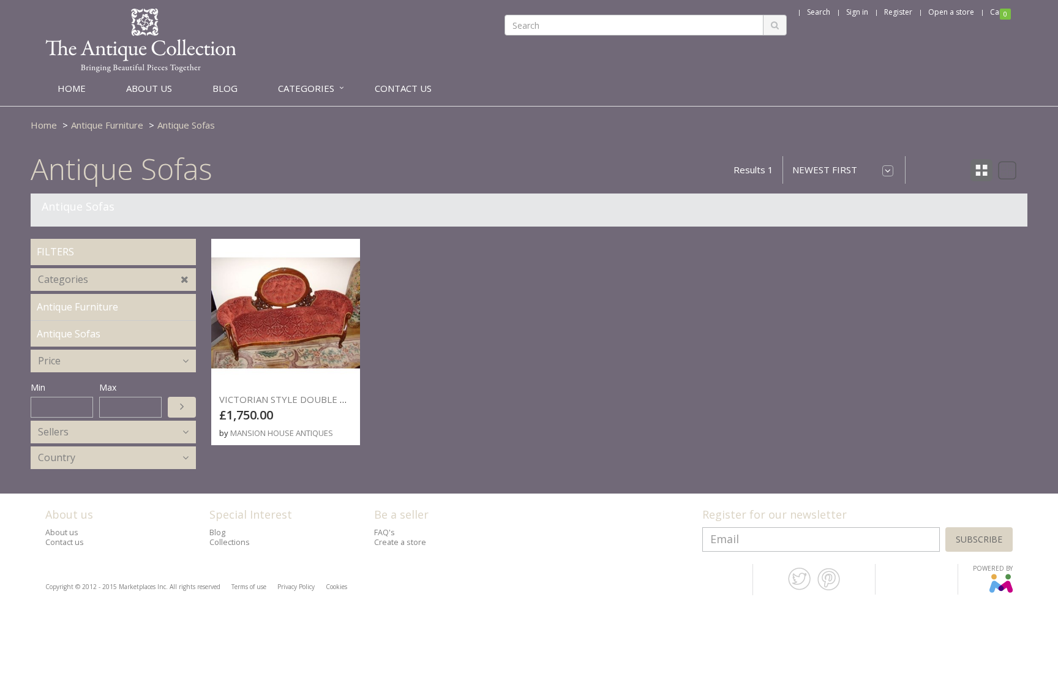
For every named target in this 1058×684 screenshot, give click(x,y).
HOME (72, 88)
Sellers (53, 431)
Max (107, 387)
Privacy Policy (296, 586)
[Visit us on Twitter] (799, 588)
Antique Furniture (107, 125)
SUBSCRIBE (979, 539)
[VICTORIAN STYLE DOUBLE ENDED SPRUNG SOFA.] (285, 313)
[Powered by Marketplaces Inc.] (1001, 590)
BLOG (225, 88)
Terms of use (248, 586)
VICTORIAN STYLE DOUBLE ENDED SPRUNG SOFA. (328, 399)
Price (49, 360)
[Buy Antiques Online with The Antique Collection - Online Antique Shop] (140, 40)
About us (61, 532)
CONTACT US (403, 88)
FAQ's (384, 532)
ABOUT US (149, 88)
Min (38, 387)
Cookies (336, 586)
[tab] (113, 279)
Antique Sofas (186, 125)
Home (44, 125)
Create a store (400, 542)
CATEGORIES (306, 88)
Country (56, 457)
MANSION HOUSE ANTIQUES (281, 432)
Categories (63, 279)
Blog (217, 532)
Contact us (64, 542)
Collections (229, 542)
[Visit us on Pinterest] (828, 588)
